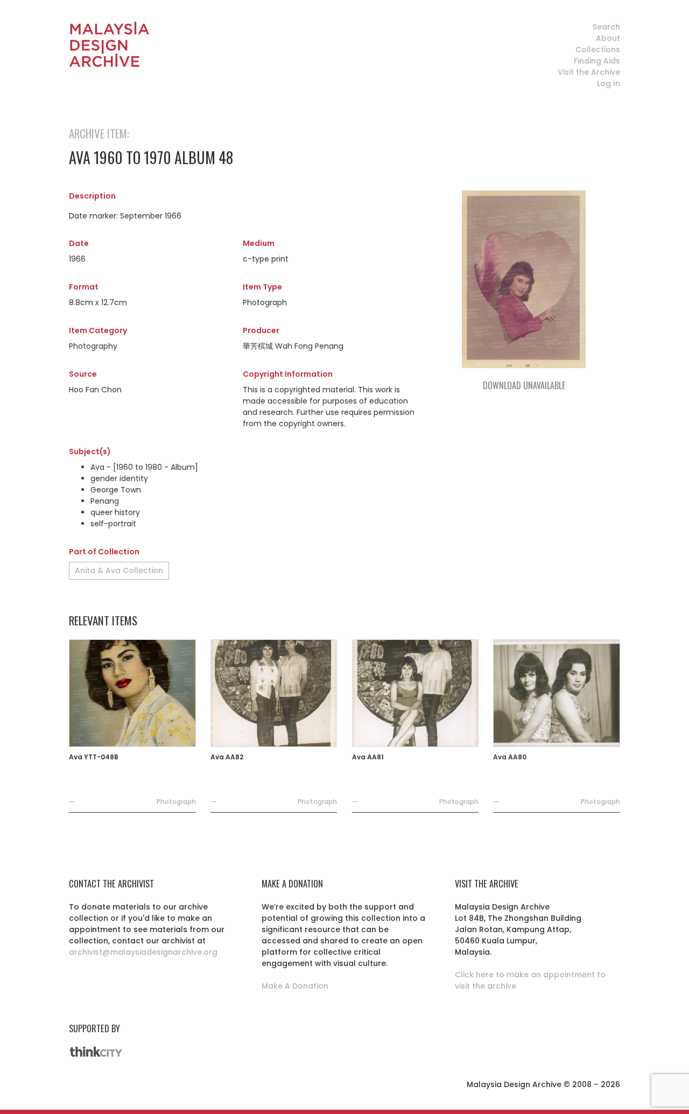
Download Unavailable (524, 385)
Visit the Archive (589, 72)
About (608, 38)
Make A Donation (295, 986)
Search (606, 27)
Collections (597, 49)
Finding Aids (597, 60)
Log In (608, 83)
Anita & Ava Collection (119, 570)
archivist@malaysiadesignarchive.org (143, 952)
